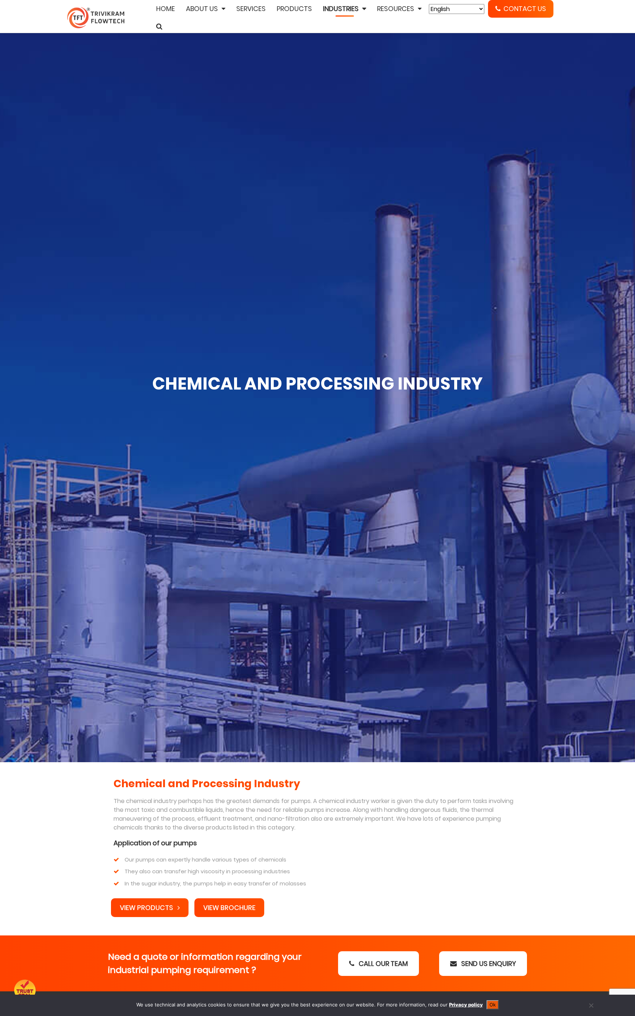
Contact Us (524, 8)
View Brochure (229, 907)
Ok (492, 1005)
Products (294, 8)
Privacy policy (466, 1005)
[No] (591, 1005)
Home (165, 8)
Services (251, 8)
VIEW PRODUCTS (147, 907)
